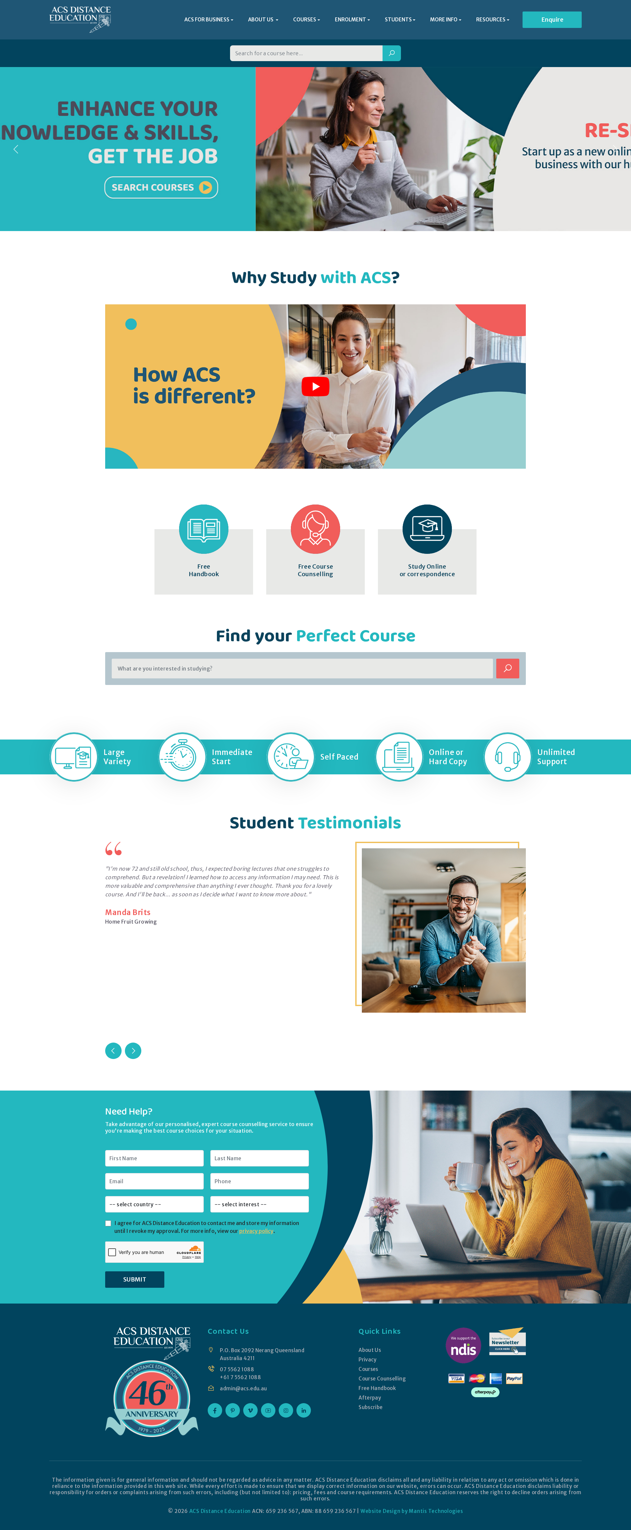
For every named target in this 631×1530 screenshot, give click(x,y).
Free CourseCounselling (316, 570)
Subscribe (371, 1407)
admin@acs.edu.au (243, 1388)
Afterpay (370, 1398)
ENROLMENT (350, 19)
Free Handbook (377, 1388)
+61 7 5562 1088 (240, 1377)
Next (133, 1051)
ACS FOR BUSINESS (206, 19)
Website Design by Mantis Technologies (412, 1511)
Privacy (368, 1359)
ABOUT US (261, 19)
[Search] (392, 53)
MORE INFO (443, 19)
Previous (113, 1051)
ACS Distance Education (220, 1511)
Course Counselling (382, 1379)
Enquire (552, 19)
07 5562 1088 (237, 1369)
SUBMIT (134, 1279)
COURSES (304, 19)
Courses (368, 1369)
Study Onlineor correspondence (427, 570)
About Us (370, 1350)
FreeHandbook (204, 570)
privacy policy (256, 1231)
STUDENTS (398, 19)
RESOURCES (490, 19)
